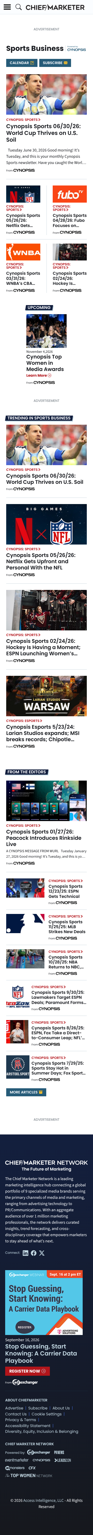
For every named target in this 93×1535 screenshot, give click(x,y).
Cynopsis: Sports (22, 119)
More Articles (24, 1092)
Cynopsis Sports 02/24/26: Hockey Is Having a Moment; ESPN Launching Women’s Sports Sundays (43, 650)
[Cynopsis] (76, 49)
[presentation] (46, 94)
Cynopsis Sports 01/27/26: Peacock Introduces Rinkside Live (43, 838)
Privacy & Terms (20, 1420)
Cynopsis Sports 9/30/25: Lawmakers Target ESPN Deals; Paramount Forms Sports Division (58, 999)
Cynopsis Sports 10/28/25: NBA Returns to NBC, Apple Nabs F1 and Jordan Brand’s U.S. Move (68, 969)
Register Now (25, 1371)
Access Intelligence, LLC (43, 1501)
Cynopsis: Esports (23, 720)
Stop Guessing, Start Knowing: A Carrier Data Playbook (41, 1354)
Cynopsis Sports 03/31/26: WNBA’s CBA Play (23, 280)
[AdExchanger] (25, 1382)
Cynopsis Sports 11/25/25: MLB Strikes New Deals (67, 927)
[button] (7, 7)
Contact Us (16, 1414)
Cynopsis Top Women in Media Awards (45, 363)
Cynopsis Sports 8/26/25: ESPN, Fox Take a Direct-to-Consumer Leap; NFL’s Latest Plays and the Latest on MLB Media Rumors (58, 1040)
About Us (61, 1408)
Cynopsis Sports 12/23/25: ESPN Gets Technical (66, 891)
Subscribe (53, 62)
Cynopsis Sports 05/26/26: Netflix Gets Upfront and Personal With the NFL (23, 227)
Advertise (14, 1408)
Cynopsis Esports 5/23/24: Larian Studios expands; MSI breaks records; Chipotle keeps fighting (43, 736)
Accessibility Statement (27, 1426)
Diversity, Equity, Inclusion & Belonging (41, 1431)
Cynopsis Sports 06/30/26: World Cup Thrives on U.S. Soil (43, 133)
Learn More (37, 375)
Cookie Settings (47, 1414)
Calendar (20, 62)
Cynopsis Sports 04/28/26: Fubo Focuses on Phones (70, 222)
